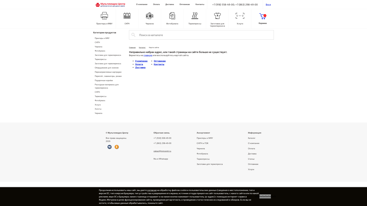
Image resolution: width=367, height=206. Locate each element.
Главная (132, 47)
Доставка (169, 4)
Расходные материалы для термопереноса (107, 86)
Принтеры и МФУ (104, 23)
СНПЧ (127, 23)
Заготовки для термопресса (210, 164)
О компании (141, 4)
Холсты (98, 109)
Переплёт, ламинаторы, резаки (108, 76)
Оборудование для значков (107, 68)
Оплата (156, 4)
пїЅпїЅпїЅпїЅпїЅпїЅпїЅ (265, 196)
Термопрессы (194, 23)
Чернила (150, 23)
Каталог (142, 47)
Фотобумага (172, 23)
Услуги (240, 23)
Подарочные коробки (104, 80)
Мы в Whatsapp (161, 159)
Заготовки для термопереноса (217, 24)
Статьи (251, 159)
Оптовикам (184, 4)
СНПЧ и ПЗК (202, 143)
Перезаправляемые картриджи (108, 72)
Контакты (200, 4)
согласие (152, 190)
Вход (268, 4)
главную (148, 55)
